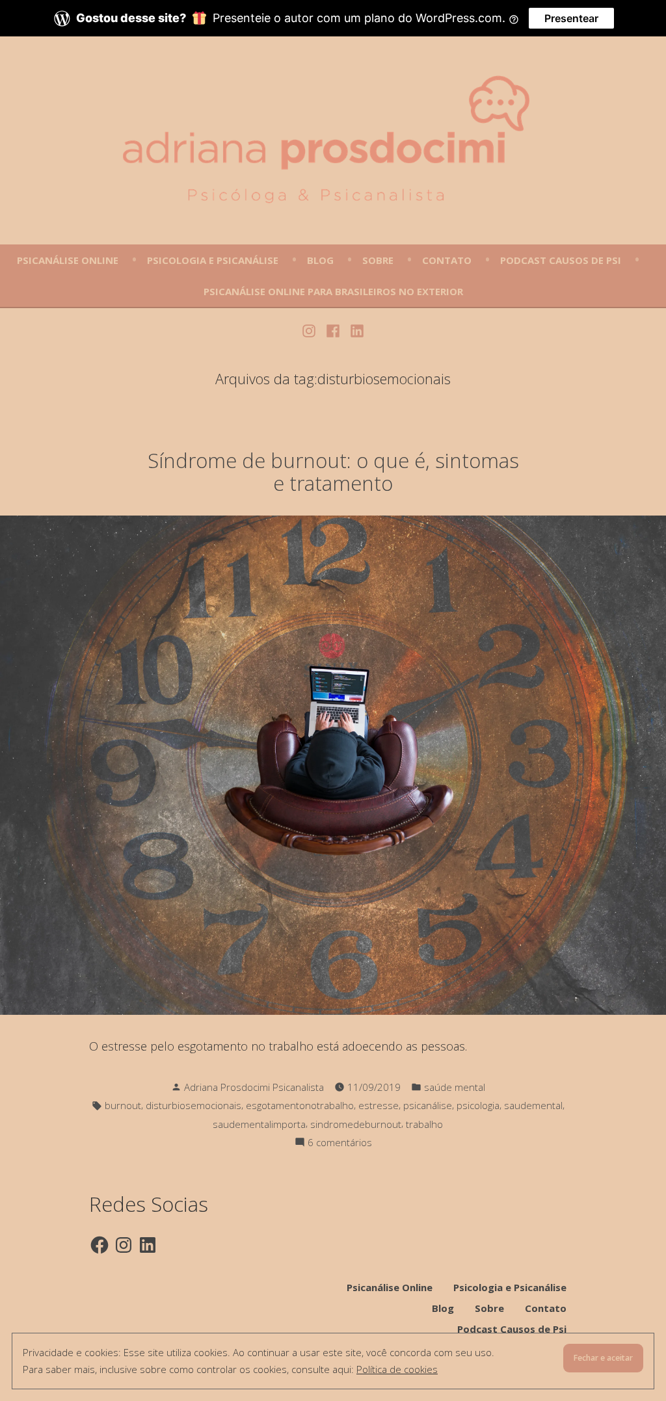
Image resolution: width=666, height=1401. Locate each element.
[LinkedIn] (355, 329)
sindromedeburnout (355, 1124)
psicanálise (427, 1105)
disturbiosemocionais (193, 1105)
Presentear (571, 18)
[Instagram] (310, 329)
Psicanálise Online (67, 260)
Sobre (377, 260)
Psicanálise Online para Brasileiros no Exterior (333, 291)
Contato (447, 260)
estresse (378, 1105)
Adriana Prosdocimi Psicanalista (254, 1086)
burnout (123, 1105)
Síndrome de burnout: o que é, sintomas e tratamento (333, 472)
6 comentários (340, 1143)
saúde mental (454, 1086)
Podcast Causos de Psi (560, 260)
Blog (320, 260)
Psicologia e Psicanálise (212, 260)
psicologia (478, 1105)
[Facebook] (333, 329)
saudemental (533, 1105)
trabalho (424, 1124)
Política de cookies (397, 1369)
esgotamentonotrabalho (300, 1105)
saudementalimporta (259, 1124)
